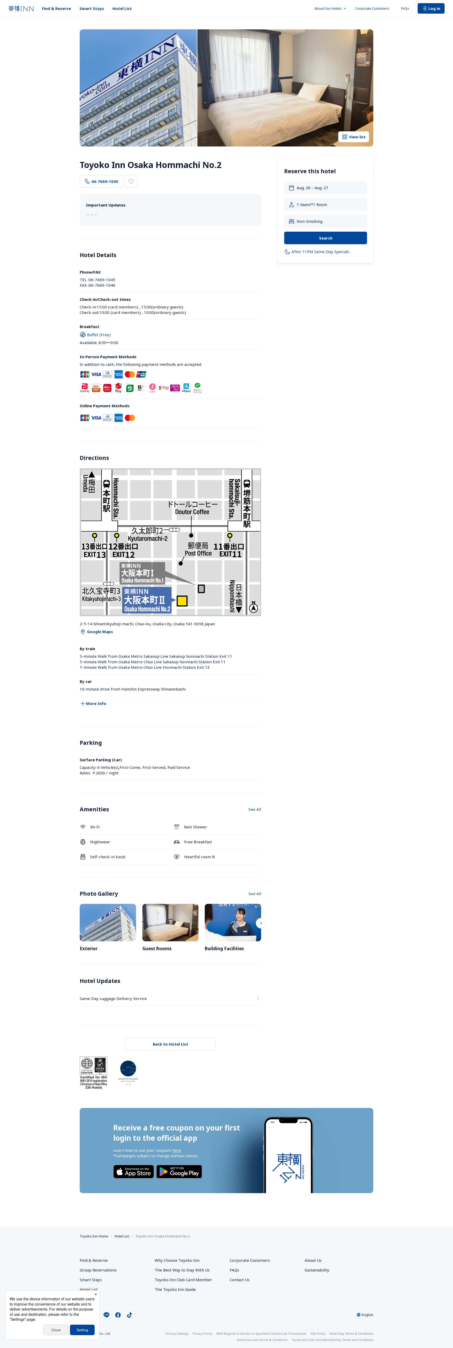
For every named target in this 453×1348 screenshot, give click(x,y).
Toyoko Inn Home (94, 1236)
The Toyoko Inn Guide (175, 1289)
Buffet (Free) (99, 334)
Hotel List (122, 8)
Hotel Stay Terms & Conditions (351, 1333)
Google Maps (100, 631)
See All (255, 809)
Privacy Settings (176, 1333)
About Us (313, 1260)
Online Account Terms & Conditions (262, 1340)
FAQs (405, 8)
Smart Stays (91, 8)
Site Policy (318, 1333)
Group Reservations (98, 1270)
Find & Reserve (56, 8)
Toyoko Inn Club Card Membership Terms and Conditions (332, 1340)
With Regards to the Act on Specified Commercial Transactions (261, 1333)
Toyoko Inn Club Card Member (183, 1279)
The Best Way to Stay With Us (182, 1270)
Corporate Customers (374, 8)
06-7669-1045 (104, 181)
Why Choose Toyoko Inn (177, 1260)
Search (325, 238)
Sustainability (317, 1270)
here (176, 1150)
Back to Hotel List (170, 1044)
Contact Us (240, 1279)
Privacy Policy (202, 1333)
